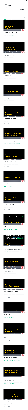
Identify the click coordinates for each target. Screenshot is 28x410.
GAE (7, 229)
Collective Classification (18, 294)
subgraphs (19, 360)
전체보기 (5, 19)
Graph (10, 78)
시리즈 (14, 14)
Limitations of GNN (11, 35)
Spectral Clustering (11, 317)
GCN (18, 19)
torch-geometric (15, 229)
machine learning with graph (14, 19)
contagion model (18, 143)
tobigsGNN (9, 5)
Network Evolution (14, 78)
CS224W (8, 19)
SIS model (14, 143)
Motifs (10, 360)
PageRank (10, 186)
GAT (24, 19)
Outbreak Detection (11, 100)
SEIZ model (10, 143)
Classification (13, 294)
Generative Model (21, 19)
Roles (12, 360)
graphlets (15, 360)
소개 (17, 14)
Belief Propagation (6, 294)
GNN (10, 19)
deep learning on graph (16, 251)
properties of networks (6, 383)
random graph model (12, 383)
